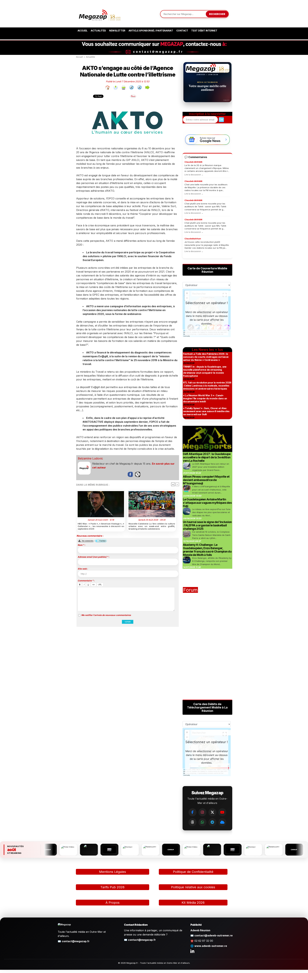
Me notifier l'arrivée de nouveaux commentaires (106, 615)
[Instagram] (202, 812)
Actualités (98, 30)
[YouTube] (222, 812)
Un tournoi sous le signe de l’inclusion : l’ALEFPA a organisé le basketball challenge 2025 (207, 525)
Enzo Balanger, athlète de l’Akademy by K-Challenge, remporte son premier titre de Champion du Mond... (211, 561)
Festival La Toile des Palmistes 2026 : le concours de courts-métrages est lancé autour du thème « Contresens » (206, 356)
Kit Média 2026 (193, 902)
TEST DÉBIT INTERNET (204, 30)
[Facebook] (192, 812)
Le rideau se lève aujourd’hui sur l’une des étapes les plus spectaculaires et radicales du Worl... (211, 512)
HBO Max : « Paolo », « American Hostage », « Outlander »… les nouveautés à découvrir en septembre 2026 (101, 526)
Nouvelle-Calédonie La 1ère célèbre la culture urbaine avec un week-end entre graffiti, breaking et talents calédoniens (151, 526)
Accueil (82, 30)
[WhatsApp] (202, 822)
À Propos (113, 902)
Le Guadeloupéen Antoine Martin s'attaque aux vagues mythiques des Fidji (207, 503)
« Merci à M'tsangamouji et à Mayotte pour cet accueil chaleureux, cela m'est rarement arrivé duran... (211, 489)
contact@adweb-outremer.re (213, 935)
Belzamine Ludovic (90, 458)
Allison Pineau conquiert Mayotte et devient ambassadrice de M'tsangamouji (206, 480)
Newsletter (117, 30)
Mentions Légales (112, 872)
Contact (182, 30)
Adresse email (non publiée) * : (93, 557)
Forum (190, 590)
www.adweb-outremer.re (210, 945)
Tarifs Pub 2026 (112, 887)
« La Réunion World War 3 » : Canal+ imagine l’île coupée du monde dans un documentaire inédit (205, 398)
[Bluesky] (222, 822)
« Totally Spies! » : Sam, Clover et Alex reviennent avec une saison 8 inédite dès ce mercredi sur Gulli (206, 411)
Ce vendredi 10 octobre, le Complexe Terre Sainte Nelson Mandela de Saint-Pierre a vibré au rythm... (211, 535)
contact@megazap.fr (76, 941)
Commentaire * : (86, 580)
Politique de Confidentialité (193, 872)
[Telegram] (212, 822)
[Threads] (192, 822)
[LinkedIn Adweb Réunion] (192, 951)
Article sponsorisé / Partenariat (150, 30)
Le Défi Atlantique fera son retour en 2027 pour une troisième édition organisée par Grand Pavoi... (210, 467)
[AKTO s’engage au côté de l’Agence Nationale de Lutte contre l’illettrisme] (127, 103)
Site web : (83, 568)
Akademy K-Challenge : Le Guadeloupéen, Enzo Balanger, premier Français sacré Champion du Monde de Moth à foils (207, 550)
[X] (212, 812)
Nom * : (81, 545)
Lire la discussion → (193, 174)
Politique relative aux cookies (193, 887)
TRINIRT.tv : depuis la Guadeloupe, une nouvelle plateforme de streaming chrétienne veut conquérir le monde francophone (205, 371)
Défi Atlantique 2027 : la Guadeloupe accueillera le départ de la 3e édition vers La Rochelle (207, 457)
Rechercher (217, 14)
